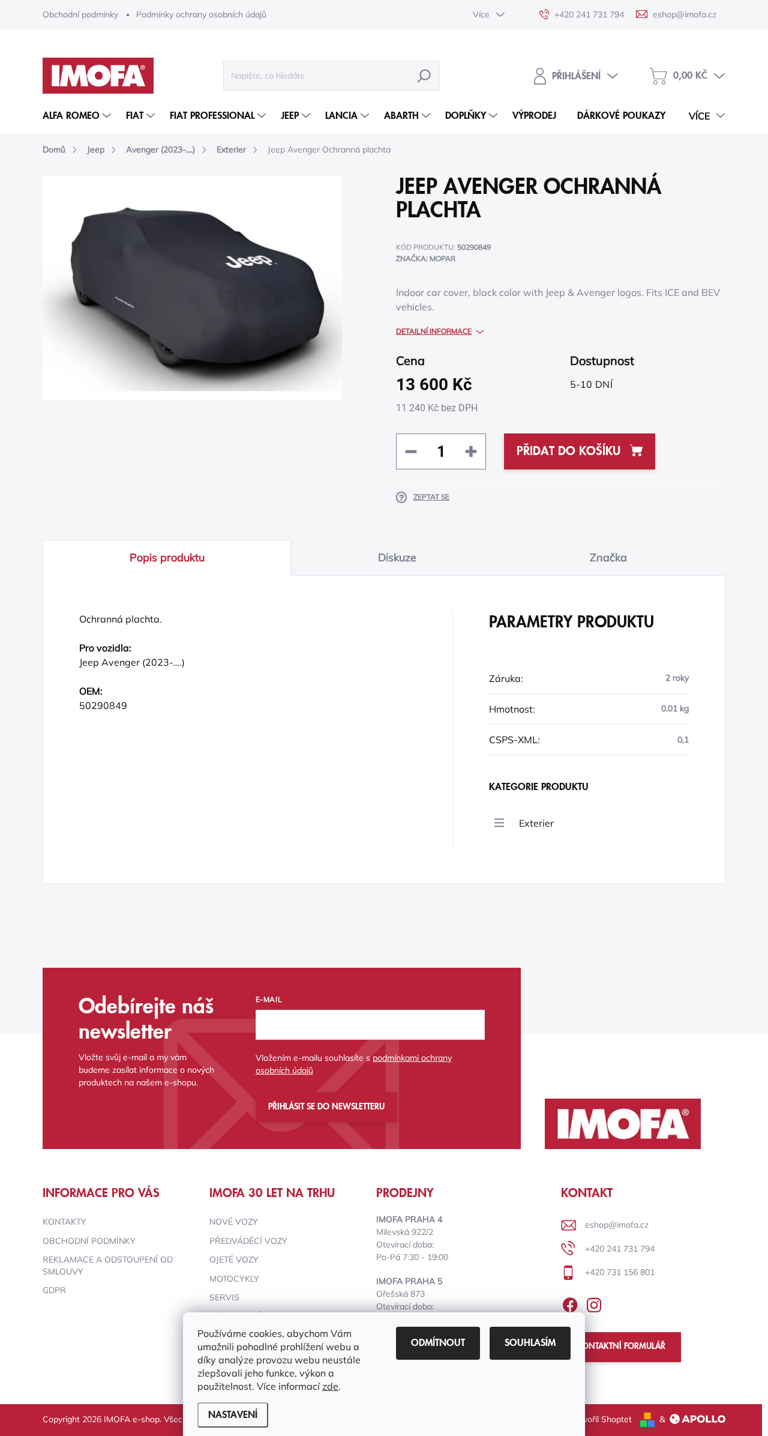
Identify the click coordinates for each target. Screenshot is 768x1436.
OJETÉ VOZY (234, 1259)
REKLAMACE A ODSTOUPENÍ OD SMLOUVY (108, 1265)
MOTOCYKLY (234, 1278)
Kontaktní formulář (621, 1346)
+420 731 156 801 (620, 1272)
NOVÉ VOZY (233, 1221)
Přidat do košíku (568, 451)
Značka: (425, 258)
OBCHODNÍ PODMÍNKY (89, 1240)
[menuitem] (78, 116)
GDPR (54, 1290)
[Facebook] (570, 1303)
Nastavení (232, 1415)
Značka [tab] (608, 557)
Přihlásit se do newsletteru (326, 1107)
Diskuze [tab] (397, 557)
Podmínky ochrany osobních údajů (201, 14)
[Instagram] (594, 1303)
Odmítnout (438, 1343)
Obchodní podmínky (80, 14)
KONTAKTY (64, 1221)
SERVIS (224, 1297)
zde (330, 1386)
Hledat (424, 75)
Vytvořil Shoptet (601, 1419)
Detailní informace (434, 331)
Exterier (536, 823)
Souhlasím (530, 1343)
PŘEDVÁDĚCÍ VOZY (248, 1240)
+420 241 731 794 (620, 1248)
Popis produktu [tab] (167, 557)
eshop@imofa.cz (617, 1224)
